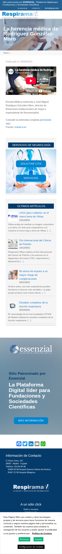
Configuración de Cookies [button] (31, 547)
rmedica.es (20, 127)
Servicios (31, 178)
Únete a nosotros (30, 509)
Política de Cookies (42, 533)
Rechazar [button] (24, 539)
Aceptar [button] (38, 539)
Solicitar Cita (31, 163)
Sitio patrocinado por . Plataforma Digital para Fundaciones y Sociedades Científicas (30, 3)
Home (6, 53)
